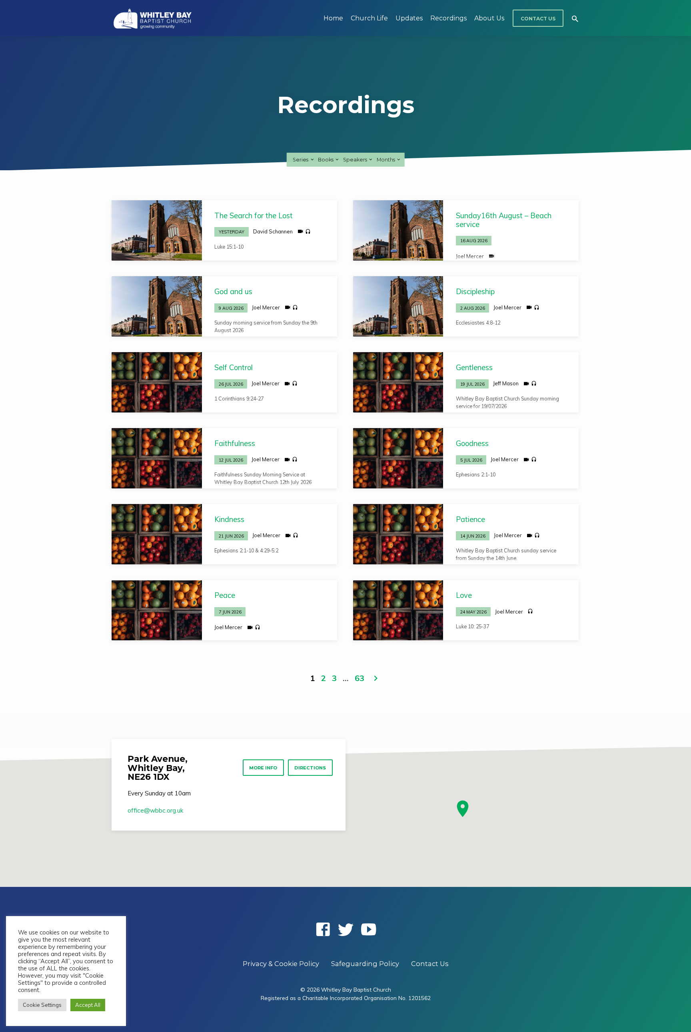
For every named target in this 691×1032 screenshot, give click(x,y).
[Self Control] (157, 382)
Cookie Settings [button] (42, 1005)
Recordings (448, 18)
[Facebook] (323, 929)
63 (359, 678)
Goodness (472, 443)
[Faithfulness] (157, 458)
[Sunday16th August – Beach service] (398, 230)
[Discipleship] (398, 306)
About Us (489, 18)
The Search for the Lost (253, 215)
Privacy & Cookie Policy (281, 964)
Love (464, 595)
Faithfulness (234, 443)
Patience (470, 519)
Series (301, 160)
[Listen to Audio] (308, 231)
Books (326, 160)
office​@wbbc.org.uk (155, 810)
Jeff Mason (506, 383)
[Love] (398, 610)
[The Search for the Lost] (157, 230)
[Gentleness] (398, 382)
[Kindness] (157, 534)
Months (386, 160)
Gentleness (474, 367)
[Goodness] (398, 458)
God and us (233, 291)
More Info (263, 768)
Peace (224, 595)
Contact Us (538, 19)
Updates (409, 18)
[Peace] (157, 610)
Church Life (369, 18)
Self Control (233, 367)
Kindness (229, 519)
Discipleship (475, 291)
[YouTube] (368, 929)
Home (333, 18)
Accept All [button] (87, 1005)
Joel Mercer (470, 256)
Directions (310, 768)
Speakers (355, 160)
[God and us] (157, 306)
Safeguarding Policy (365, 964)
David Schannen (273, 231)
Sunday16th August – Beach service (503, 220)
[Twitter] (346, 929)
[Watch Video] (300, 231)
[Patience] (398, 534)
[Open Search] (575, 18)
